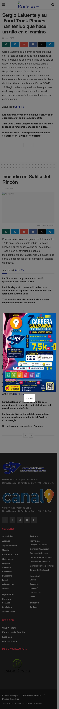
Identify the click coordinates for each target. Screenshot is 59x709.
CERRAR (29, 398)
